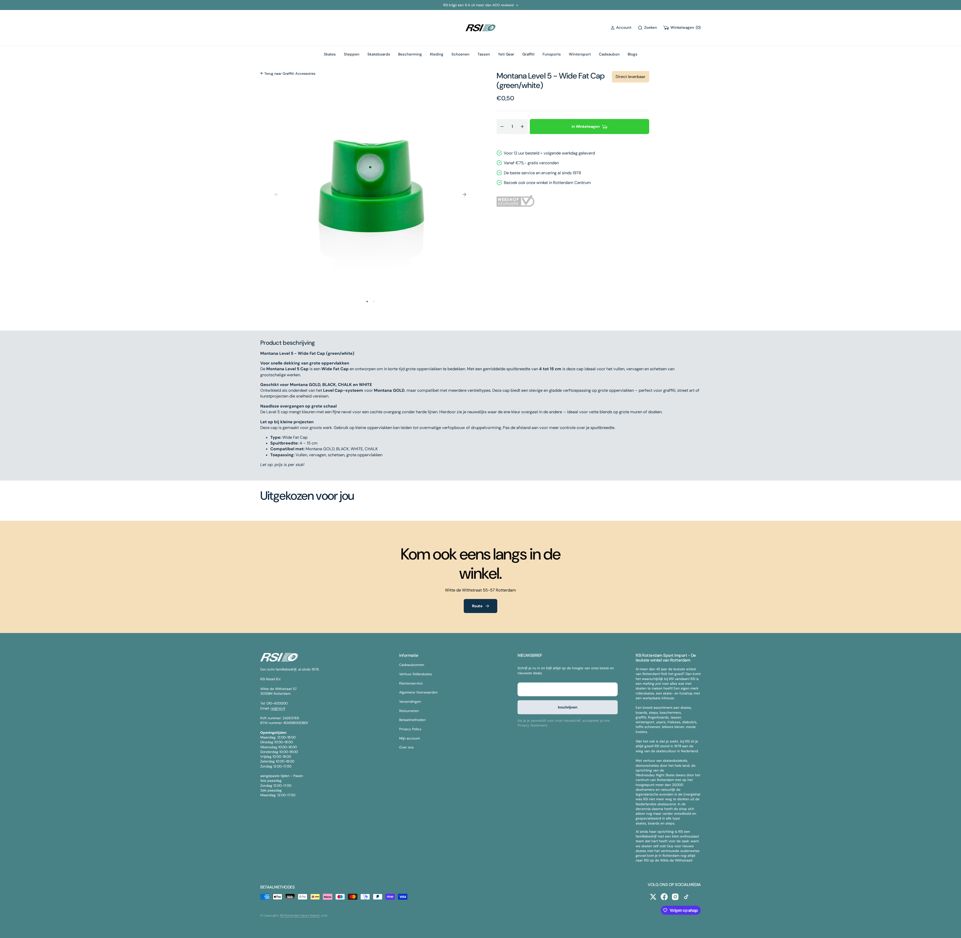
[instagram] (675, 896)
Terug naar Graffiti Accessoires (289, 73)
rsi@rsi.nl (278, 708)
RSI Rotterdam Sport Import (300, 916)
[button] (621, 27)
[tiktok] (686, 896)
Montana (512, 75)
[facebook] (664, 896)
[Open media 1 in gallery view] (370, 189)
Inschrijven (567, 707)
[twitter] (653, 896)
